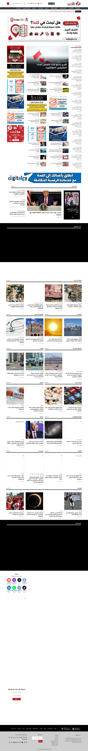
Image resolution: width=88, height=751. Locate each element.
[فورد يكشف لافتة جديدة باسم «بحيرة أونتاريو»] (43, 157)
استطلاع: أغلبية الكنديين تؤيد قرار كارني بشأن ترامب (76, 95)
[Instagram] (37, 3)
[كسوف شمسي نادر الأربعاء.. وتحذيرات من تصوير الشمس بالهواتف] (34, 501)
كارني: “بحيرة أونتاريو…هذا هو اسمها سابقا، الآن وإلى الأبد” (76, 117)
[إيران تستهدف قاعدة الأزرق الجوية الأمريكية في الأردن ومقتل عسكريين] (73, 361)
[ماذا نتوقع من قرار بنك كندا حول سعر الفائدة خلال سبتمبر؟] (73, 464)
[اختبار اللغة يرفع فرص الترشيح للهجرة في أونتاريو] (34, 327)
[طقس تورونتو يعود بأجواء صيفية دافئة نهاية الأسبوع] (73, 327)
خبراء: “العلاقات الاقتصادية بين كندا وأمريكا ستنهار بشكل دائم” (53, 477)
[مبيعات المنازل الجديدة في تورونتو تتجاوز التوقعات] (15, 293)
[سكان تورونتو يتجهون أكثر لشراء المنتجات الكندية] (43, 83)
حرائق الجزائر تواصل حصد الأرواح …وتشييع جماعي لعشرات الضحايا (36, 409)
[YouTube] (39, 3)
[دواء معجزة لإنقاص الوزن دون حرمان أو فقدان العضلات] (43, 121)
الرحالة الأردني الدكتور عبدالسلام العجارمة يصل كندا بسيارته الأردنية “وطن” (53, 514)
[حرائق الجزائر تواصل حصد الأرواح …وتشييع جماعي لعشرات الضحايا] (34, 395)
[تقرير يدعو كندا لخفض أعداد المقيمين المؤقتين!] (43, 76)
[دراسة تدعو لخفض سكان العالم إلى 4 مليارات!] (15, 501)
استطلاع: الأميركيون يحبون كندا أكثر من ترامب (73, 211)
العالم (41, 383)
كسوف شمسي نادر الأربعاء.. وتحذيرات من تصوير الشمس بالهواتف (34, 514)
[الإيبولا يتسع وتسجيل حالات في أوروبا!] (15, 395)
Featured (80, 49)
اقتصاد (80, 451)
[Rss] (28, 3)
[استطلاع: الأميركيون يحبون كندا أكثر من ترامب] (72, 199)
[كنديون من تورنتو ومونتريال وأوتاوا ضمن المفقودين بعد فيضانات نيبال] (66, 150)
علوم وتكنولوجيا (77, 417)
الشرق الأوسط (77, 348)
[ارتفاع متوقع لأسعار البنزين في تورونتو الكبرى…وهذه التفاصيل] (34, 293)
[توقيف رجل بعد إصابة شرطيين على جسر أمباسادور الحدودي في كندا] (43, 90)
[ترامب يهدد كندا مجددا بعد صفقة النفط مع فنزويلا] (66, 76)
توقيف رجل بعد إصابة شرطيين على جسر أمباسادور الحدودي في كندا (35, 375)
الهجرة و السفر (39, 314)
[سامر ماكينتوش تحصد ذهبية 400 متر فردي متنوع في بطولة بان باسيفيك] (15, 430)
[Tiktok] (24, 589)
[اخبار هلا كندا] (74, 3)
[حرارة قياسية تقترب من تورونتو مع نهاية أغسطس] (53, 327)
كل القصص (13, 186)
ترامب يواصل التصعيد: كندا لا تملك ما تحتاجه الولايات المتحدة (76, 150)
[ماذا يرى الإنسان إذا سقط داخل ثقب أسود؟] (73, 430)
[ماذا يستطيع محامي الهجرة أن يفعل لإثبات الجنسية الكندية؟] (66, 144)
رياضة (41, 417)
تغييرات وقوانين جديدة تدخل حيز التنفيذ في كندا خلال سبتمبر (76, 58)
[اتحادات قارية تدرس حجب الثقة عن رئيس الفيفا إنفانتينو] (34, 430)
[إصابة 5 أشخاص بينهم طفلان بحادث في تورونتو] (66, 121)
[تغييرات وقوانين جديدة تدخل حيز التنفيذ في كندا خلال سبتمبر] (66, 157)
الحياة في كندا (76, 76)
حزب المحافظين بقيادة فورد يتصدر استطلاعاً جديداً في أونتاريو (76, 165)
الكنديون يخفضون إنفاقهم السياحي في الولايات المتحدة (17, 203)
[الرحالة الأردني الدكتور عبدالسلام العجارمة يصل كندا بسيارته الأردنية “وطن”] (53, 501)
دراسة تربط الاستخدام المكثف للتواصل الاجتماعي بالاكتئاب (74, 409)
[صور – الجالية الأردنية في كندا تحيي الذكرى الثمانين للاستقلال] (15, 464)
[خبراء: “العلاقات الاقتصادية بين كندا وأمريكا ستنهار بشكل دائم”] (53, 464)
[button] (8, 11)
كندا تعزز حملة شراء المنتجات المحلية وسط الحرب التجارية (76, 142)
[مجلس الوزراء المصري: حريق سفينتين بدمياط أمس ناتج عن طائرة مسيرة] (53, 361)
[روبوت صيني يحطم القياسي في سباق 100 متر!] (73, 501)
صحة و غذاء (59, 112)
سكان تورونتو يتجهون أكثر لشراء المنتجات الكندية (63, 11)
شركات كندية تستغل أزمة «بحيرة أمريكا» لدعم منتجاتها (76, 87)
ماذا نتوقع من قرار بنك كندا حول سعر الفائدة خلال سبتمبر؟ (74, 477)
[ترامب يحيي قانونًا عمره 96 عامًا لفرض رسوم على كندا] (43, 144)
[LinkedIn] (33, 3)
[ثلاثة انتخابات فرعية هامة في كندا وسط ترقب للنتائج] (66, 90)
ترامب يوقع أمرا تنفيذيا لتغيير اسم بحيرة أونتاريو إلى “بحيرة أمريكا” (76, 125)
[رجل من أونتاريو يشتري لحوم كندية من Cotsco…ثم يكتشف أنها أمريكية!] (53, 293)
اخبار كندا (76, 49)
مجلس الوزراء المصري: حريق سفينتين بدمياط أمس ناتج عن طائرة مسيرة (53, 375)
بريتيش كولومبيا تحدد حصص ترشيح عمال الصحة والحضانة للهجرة (15, 341)
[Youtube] (9, 581)
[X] (40, 3)
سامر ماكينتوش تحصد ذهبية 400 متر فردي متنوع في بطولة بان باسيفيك (15, 443)
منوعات (79, 488)
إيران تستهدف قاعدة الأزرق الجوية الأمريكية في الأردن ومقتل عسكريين (74, 375)
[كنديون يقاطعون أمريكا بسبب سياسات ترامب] (66, 164)
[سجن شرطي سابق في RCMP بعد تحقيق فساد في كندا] (43, 114)
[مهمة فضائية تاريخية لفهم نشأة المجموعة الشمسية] (53, 430)
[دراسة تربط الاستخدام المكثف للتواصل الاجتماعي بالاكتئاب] (66, 114)
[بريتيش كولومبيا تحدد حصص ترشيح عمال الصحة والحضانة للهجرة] (15, 327)
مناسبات (40, 451)
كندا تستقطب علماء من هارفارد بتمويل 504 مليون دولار (76, 109)
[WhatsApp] (14, 589)
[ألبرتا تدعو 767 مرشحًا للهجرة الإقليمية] (43, 150)
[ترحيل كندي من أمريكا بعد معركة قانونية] (43, 164)
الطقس (79, 314)
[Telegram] (30, 3)
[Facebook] (42, 3)
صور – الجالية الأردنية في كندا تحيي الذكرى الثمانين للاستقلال (16, 477)
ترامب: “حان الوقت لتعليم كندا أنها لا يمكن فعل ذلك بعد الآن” (76, 158)
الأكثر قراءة (78, 46)
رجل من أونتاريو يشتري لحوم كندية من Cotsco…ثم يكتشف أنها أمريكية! (54, 306)
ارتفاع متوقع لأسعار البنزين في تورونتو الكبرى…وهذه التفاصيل (76, 79)
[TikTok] (35, 3)
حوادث (37, 88)
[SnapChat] (32, 3)
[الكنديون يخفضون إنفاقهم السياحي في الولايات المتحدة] (66, 83)
